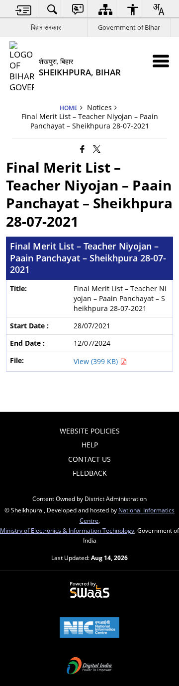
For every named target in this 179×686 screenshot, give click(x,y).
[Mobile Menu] (161, 60)
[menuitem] (23, 9)
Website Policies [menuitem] (90, 431)
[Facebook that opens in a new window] (82, 148)
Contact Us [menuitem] (89, 459)
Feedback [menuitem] (90, 473)
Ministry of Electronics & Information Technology (67, 530)
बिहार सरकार (46, 27)
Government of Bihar (129, 27)
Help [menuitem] (90, 444)
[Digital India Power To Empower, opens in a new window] (89, 666)
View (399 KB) (97, 361)
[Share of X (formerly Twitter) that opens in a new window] (96, 148)
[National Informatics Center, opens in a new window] (89, 628)
